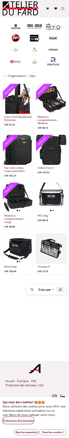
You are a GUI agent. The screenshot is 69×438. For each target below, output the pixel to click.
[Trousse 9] (51, 249)
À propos (23, 381)
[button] (32, 289)
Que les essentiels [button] (27, 432)
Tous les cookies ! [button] (53, 432)
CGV (41, 385)
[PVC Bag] (51, 198)
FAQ (33, 381)
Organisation (17, 76)
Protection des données (21, 385)
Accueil (10, 381)
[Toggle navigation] (62, 8)
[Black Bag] (18, 249)
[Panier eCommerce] (47, 8)
